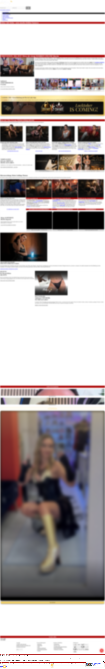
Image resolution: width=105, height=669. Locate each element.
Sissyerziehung (93, 200)
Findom (3, 18)
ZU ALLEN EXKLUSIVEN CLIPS (7, 89)
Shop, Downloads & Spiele (7, 17)
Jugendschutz (56, 644)
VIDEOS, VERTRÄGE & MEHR (91, 151)
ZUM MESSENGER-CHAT (12, 151)
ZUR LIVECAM (38, 151)
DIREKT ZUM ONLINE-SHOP (41, 305)
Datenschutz (39, 645)
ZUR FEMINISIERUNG (90, 209)
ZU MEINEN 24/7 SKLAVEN (13, 209)
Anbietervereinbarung (41, 648)
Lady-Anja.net (10, 278)
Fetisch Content (5, 15)
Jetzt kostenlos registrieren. (5, 10)
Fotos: (2, 639)
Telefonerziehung (67, 144)
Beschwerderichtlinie (58, 648)
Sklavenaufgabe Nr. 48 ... (52, 404)
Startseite (4, 13)
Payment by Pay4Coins (20, 646)
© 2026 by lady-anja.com (21, 644)
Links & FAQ (5, 20)
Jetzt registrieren (5, 12)
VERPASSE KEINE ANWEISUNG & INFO (9, 268)
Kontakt (39, 650)
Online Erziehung (5, 16)
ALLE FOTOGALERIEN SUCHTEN (8, 225)
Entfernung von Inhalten (58, 649)
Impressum (39, 644)
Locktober (5, 99)
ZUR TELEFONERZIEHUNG (65, 151)
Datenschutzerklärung (82, 663)
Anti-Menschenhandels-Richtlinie (60, 646)
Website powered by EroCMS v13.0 (23, 645)
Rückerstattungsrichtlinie (42, 649)
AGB (38, 646)
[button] (52, 665)
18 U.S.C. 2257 (57, 645)
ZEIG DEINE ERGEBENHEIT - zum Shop (9, 167)
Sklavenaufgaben (18, 147)
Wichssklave (35, 201)
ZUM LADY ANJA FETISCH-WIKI (7, 280)
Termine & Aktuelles (6, 14)
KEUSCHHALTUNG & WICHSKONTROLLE (39, 209)
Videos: (2, 638)
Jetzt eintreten (52, 602)
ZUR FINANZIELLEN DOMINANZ (65, 209)
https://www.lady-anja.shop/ (49, 302)
